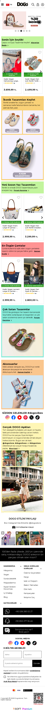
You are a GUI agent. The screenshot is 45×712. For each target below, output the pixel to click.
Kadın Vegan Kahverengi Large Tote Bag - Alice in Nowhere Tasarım (11, 80)
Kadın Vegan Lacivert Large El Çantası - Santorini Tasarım (11, 290)
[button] (16, 31)
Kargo (26, 577)
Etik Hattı (28, 589)
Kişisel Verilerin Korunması (10, 588)
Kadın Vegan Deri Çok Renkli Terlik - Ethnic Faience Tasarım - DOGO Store (32, 80)
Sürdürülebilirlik (10, 579)
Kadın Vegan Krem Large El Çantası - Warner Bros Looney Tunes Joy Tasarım (11, 227)
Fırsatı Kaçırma (20, 190)
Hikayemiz (8, 570)
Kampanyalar (29, 593)
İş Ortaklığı (8, 593)
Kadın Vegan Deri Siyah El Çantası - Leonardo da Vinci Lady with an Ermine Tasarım (33, 290)
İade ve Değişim (30, 581)
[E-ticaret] (22, 709)
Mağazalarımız (10, 583)
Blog (6, 597)
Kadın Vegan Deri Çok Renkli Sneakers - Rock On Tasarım (33, 227)
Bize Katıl (13, 448)
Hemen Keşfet (24, 372)
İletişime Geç (29, 597)
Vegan (6, 575)
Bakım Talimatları (31, 585)
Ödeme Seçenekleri (32, 573)
